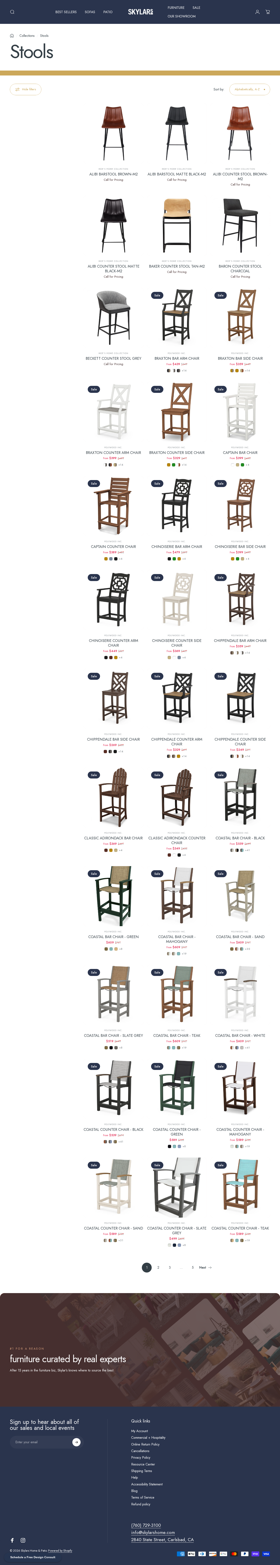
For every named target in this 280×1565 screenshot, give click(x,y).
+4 (247, 465)
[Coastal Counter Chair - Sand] (113, 1188)
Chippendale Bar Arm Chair (240, 640)
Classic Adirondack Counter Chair (176, 840)
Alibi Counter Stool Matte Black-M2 (113, 268)
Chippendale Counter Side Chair (240, 742)
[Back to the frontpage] (12, 36)
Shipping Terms (141, 1471)
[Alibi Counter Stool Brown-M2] (240, 133)
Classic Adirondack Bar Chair (113, 838)
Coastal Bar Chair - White (240, 1035)
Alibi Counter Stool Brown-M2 (240, 176)
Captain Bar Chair (240, 452)
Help (134, 1478)
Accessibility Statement (147, 1484)
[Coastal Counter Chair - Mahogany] (240, 1089)
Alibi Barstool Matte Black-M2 (177, 174)
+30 (247, 949)
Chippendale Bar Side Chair (113, 739)
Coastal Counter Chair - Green (177, 1132)
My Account (139, 1431)
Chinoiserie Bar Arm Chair (176, 546)
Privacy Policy (140, 1458)
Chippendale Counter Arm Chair (176, 742)
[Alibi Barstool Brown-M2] (113, 133)
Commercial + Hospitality (148, 1438)
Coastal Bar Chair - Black (240, 838)
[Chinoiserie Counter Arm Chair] (113, 600)
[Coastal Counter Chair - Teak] (240, 1188)
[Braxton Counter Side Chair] (177, 412)
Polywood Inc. (177, 353)
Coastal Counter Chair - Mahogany (240, 1132)
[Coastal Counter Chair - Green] (177, 1089)
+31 (120, 1240)
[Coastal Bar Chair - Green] (113, 896)
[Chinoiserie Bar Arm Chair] (177, 506)
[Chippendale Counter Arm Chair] (177, 699)
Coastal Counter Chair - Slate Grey (176, 1230)
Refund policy (140, 1504)
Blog (134, 1491)
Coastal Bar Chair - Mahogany (177, 939)
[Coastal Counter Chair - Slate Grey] (177, 1188)
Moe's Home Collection (113, 169)
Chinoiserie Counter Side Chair (176, 643)
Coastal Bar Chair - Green (113, 937)
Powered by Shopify (60, 1551)
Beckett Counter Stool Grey (113, 358)
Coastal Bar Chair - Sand (240, 937)
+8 (121, 949)
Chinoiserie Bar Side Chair (240, 546)
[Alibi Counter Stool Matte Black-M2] (113, 226)
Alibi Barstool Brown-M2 (113, 174)
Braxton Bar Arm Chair (177, 358)
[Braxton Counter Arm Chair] (113, 412)
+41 (247, 850)
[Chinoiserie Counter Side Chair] (177, 600)
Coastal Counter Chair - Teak (240, 1228)
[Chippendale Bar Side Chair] (113, 699)
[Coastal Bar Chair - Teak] (177, 995)
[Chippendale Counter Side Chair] (240, 699)
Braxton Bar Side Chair (240, 358)
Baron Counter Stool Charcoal (240, 268)
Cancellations (140, 1451)
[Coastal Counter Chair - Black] (113, 1089)
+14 (184, 370)
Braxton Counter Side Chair (177, 452)
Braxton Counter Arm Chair (113, 452)
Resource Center (143, 1464)
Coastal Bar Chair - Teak (176, 1035)
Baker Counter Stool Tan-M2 (177, 266)
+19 (184, 953)
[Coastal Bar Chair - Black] (240, 797)
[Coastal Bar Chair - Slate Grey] (113, 995)
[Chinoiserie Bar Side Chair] (240, 506)
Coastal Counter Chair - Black (113, 1129)
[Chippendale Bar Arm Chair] (240, 600)
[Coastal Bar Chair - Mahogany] (177, 896)
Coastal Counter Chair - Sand (113, 1228)
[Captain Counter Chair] (113, 506)
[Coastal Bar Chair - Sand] (240, 896)
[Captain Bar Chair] (240, 412)
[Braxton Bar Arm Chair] (177, 318)
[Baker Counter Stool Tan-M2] (177, 226)
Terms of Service (142, 1497)
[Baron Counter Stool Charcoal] (240, 226)
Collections (27, 35)
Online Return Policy (145, 1444)
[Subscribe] (76, 1442)
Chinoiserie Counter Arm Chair (113, 643)
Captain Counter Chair (113, 546)
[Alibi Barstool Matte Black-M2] (177, 133)
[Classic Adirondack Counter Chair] (177, 797)
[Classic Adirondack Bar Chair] (113, 797)
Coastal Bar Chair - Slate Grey (113, 1035)
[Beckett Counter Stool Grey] (113, 318)
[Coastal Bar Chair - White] (240, 995)
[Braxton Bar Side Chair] (240, 318)
